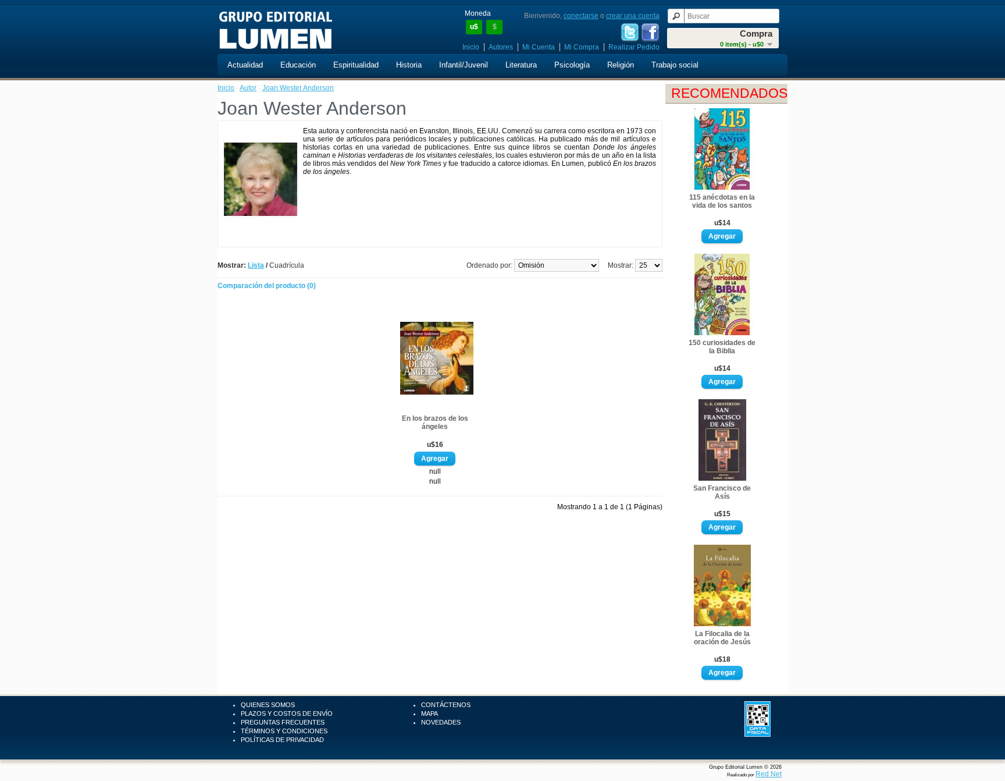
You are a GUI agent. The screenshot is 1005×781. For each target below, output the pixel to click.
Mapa (429, 713)
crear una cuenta (633, 16)
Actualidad (245, 65)
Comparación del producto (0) (267, 286)
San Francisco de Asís (722, 492)
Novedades (441, 722)
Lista (256, 265)
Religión (620, 65)
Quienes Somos (268, 704)
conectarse (581, 16)
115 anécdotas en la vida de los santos (722, 201)
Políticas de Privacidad (282, 739)
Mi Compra (581, 47)
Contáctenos (446, 704)
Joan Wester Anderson (298, 88)
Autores (501, 47)
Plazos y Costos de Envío (287, 713)
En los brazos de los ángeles (435, 422)
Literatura (521, 65)
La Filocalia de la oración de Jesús (722, 638)
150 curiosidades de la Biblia (722, 347)
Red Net (768, 774)
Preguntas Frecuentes (283, 722)
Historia (409, 65)
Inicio (470, 47)
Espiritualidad (356, 65)
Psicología (572, 65)
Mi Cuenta (538, 47)
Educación (298, 65)
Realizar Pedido (634, 47)
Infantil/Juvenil (463, 65)
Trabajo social (674, 65)
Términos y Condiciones (284, 730)
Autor (248, 88)
